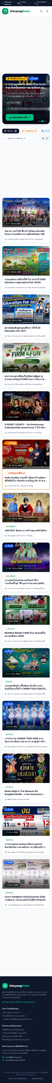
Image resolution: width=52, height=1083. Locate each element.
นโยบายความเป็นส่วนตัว (17, 1078)
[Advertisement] (26, 46)
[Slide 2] (42, 121)
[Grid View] (43, 138)
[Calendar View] (47, 138)
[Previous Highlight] (7, 99)
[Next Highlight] (44, 99)
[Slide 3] (45, 121)
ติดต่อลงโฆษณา (38, 1078)
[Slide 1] (39, 121)
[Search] (41, 11)
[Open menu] (47, 11)
